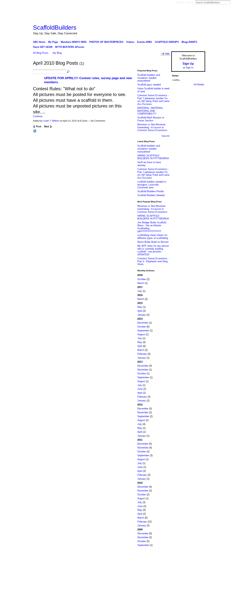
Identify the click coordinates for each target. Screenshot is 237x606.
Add (167, 53)
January (141, 314)
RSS (35, 131)
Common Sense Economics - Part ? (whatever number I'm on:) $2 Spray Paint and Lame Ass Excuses (153, 99)
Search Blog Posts (68, 72)
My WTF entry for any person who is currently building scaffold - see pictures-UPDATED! (153, 250)
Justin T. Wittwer (51, 121)
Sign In (189, 2)
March (140, 283)
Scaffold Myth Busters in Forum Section (150, 119)
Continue (37, 116)
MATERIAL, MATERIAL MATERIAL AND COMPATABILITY (150, 111)
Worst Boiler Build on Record (152, 242)
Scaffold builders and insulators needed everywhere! (148, 78)
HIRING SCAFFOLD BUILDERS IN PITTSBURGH (153, 157)
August (141, 334)
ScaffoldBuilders (54, 27)
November (142, 369)
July (139, 291)
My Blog (57, 53)
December (142, 322)
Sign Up (180, 2)
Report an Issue (178, 555)
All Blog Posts (40, 53)
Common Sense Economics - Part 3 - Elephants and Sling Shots (153, 261)
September (143, 330)
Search (233, 2)
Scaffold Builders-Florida (150, 191)
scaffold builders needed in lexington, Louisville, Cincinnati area (151, 184)
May (139, 307)
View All (165, 136)
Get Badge (198, 84)
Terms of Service (196, 555)
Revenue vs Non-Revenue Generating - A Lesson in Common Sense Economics (152, 127)
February (142, 353)
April (139, 310)
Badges (163, 555)
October (141, 279)
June (140, 389)
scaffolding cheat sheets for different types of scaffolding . (153, 236)
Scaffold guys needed (149, 84)
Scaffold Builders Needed (151, 195)
